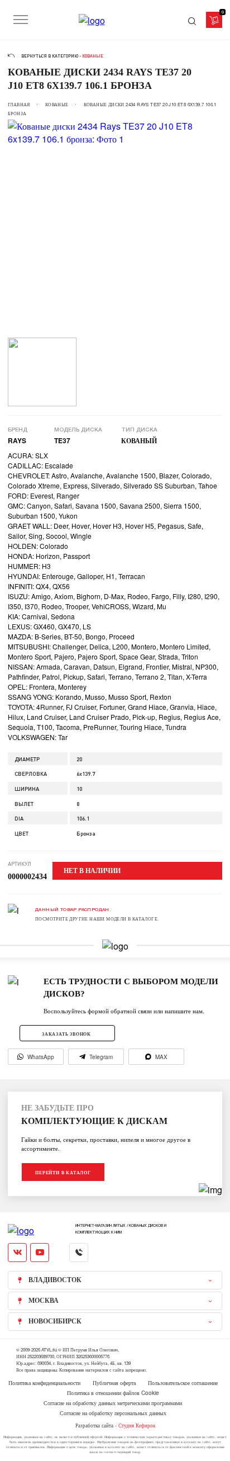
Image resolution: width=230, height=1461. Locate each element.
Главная (19, 104)
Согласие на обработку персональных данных (113, 1413)
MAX (161, 1057)
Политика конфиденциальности (44, 1383)
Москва (43, 1301)
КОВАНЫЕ (57, 104)
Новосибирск (55, 1321)
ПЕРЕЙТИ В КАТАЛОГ (63, 1172)
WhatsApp (40, 1057)
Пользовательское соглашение (183, 1383)
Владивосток (55, 1280)
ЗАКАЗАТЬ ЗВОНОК (66, 1034)
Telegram (101, 1057)
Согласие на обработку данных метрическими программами (113, 1403)
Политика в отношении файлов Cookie (113, 1393)
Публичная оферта (114, 1383)
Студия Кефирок (136, 1425)
